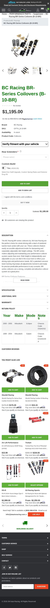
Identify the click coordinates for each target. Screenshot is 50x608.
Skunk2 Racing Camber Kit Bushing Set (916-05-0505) (36, 399)
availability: (6, 132)
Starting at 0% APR (28, 2)
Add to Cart (13, 390)
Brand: (4, 125)
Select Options (37, 485)
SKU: (4, 129)
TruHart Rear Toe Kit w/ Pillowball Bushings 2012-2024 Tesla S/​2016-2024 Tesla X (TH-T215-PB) (36, 447)
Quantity (4, 208)
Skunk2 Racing (8, 395)
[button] (42, 9)
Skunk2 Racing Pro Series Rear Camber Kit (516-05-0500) (12, 399)
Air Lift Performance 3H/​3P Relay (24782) (12, 447)
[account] (38, 10)
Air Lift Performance (10, 442)
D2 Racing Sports (32, 490)
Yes (13, 168)
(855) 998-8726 (31, 510)
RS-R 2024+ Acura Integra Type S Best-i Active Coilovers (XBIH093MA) (12, 495)
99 (6, 220)
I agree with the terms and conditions (18, 197)
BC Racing (15, 21)
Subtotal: (36, 211)
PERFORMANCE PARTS (20, 14)
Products (7, 21)
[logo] (25, 10)
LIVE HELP (36, 514)
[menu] (3, 10)
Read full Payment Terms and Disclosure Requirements (25, 5)
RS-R (4, 490)
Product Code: (8, 136)
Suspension (38, 14)
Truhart (28, 442)
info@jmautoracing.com (15, 514)
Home (4, 14)
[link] (12, 70)
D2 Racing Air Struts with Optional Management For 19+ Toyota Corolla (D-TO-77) (36, 495)
